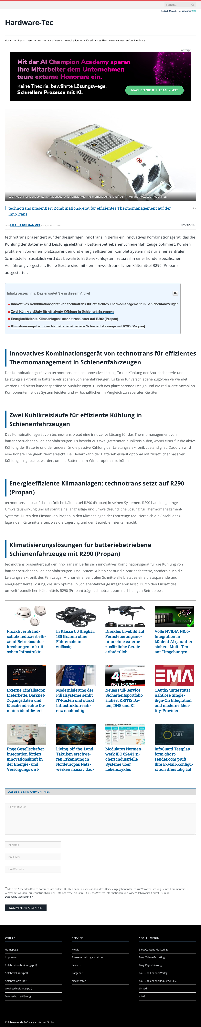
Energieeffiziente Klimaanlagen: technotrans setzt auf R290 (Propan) (64, 319)
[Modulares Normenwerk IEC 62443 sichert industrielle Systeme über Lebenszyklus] (125, 734)
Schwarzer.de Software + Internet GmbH (31, 1022)
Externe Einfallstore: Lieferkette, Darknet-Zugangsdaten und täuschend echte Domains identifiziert (26, 700)
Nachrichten (188, 224)
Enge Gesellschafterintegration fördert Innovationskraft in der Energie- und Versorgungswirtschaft (26, 759)
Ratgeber (77, 973)
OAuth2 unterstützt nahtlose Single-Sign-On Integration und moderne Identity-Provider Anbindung (173, 700)
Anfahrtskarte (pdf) (16, 981)
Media (75, 949)
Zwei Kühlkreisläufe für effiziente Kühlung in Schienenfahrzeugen (62, 311)
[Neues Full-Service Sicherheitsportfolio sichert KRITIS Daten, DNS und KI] (125, 675)
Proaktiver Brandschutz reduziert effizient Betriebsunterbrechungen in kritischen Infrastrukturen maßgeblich (26, 641)
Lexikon (76, 965)
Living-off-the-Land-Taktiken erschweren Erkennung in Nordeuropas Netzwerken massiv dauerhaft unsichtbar (75, 759)
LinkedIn (144, 988)
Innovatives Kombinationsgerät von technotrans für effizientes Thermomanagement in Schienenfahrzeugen (94, 304)
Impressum (11, 957)
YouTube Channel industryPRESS (158, 981)
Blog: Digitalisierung (150, 965)
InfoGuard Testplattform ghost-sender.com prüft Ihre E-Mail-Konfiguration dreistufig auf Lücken (174, 759)
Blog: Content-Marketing (153, 949)
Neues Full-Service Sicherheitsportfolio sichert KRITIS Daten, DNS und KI (124, 697)
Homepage (11, 949)
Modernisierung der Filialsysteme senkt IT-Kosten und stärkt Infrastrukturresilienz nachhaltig (75, 700)
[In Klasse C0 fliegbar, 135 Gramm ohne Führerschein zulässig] (76, 616)
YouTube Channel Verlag (153, 973)
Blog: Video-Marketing (152, 957)
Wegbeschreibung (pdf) (18, 988)
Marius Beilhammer (25, 225)
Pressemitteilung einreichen (88, 957)
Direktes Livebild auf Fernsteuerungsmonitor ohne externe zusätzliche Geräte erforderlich (124, 641)
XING (142, 996)
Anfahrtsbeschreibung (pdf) (21, 965)
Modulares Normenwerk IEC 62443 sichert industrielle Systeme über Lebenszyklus (124, 759)
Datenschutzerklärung (18, 896)
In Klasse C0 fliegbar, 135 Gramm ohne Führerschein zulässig (75, 639)
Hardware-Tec (29, 22)
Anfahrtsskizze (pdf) (16, 973)
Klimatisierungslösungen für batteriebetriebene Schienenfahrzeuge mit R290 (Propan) (78, 326)
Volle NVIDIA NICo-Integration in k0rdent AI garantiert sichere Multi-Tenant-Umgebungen (174, 641)
